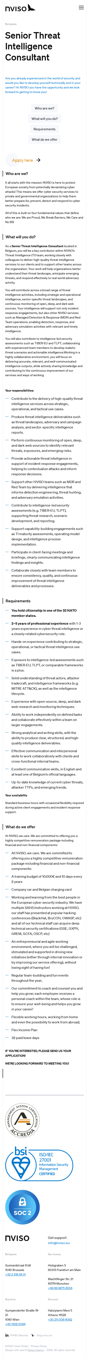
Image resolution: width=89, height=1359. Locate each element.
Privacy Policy (39, 1346)
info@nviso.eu (59, 1243)
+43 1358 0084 (15, 1324)
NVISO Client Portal (16, 1346)
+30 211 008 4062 (60, 1319)
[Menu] (81, 7)
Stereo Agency (36, 1350)
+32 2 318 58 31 (15, 1274)
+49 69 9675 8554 (60, 1288)
